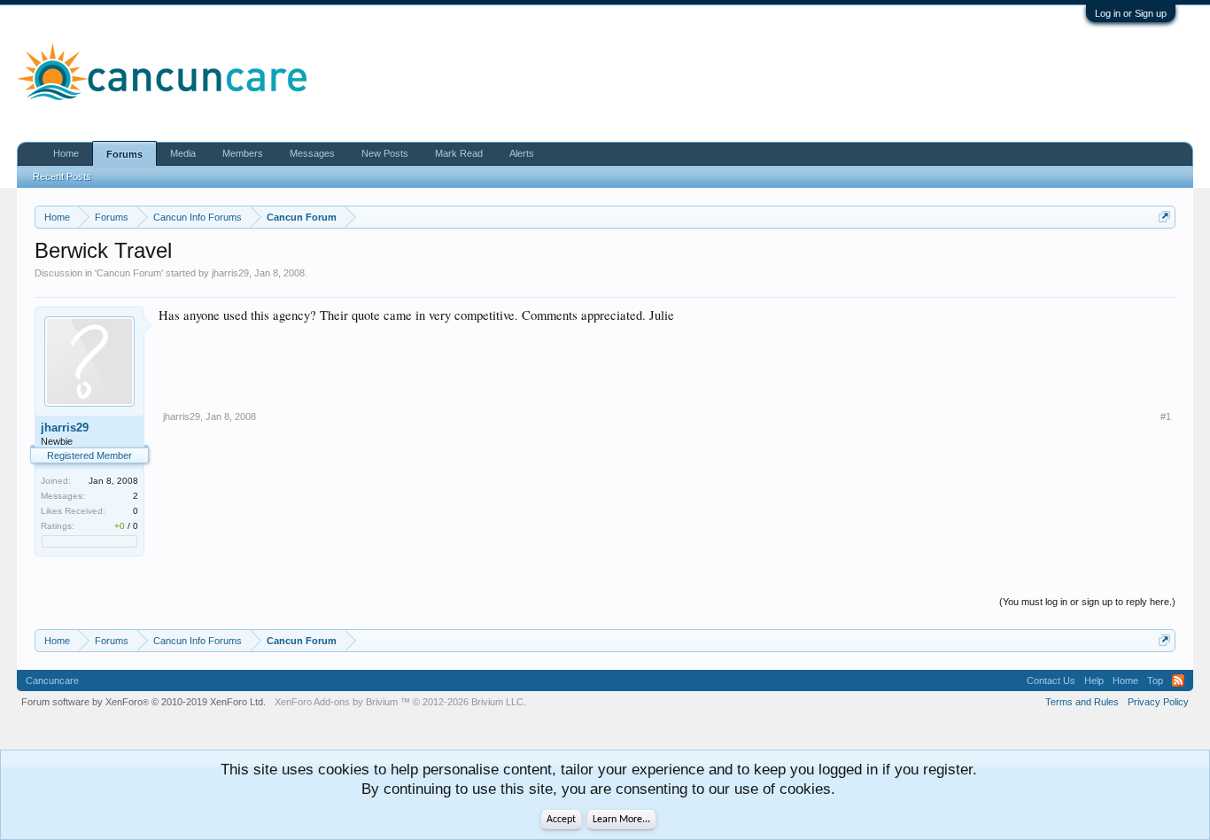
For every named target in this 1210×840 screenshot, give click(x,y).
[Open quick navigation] (1164, 216)
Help (1094, 680)
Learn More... (621, 819)
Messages (312, 153)
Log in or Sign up (1131, 13)
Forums (124, 154)
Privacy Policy (1158, 701)
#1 (1165, 416)
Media (183, 153)
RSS (1178, 680)
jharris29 (230, 273)
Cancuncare (52, 680)
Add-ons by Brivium (400, 701)
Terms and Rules (1082, 701)
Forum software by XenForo (143, 701)
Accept (561, 819)
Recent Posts (62, 176)
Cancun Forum (129, 273)
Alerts (521, 153)
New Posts (384, 153)
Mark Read (459, 153)
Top (1155, 680)
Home (66, 153)
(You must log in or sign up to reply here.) (1087, 601)
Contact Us (1051, 680)
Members (242, 153)
